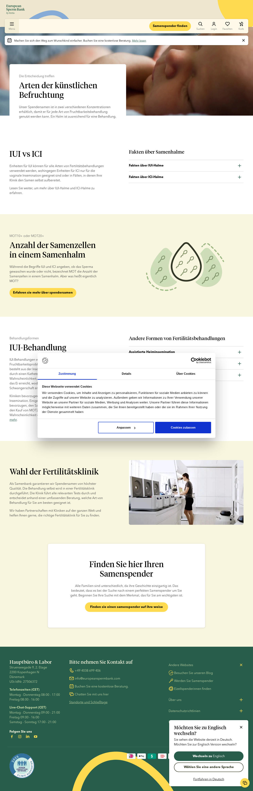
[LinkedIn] (27, 736)
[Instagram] (19, 736)
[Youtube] (35, 736)
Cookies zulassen (183, 427)
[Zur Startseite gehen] (15, 9)
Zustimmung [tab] (67, 373)
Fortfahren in (208, 779)
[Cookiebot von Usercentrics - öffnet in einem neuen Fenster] (194, 361)
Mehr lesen (139, 40)
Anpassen (124, 427)
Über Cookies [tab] (185, 373)
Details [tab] (126, 373)
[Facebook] (11, 736)
